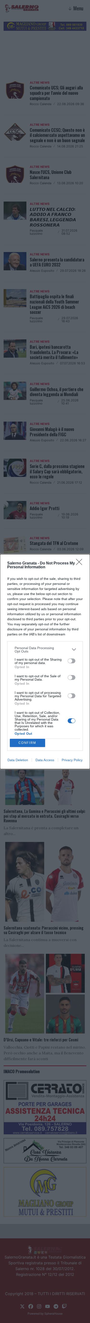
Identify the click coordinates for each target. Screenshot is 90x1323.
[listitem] (45, 649)
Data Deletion (17, 760)
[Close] (80, 563)
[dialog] (45, 661)
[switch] (71, 660)
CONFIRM (27, 743)
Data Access (45, 760)
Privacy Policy (72, 760)
